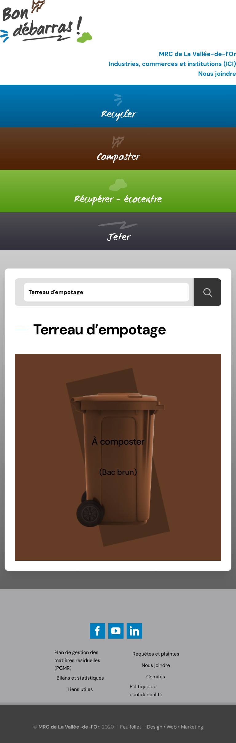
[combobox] (106, 292)
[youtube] (116, 631)
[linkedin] (134, 631)
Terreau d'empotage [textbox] (56, 292)
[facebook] (97, 631)
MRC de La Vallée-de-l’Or (197, 54)
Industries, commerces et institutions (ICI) (172, 64)
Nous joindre (217, 74)
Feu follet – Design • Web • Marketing (161, 727)
